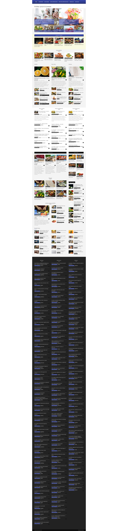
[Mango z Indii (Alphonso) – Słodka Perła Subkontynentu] (48, 55)
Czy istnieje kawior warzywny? (39, 392)
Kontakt (77, 1)
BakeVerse (40, 114)
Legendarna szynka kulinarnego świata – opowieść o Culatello (38, 60)
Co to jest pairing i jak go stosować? (40, 481)
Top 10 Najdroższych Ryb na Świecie (40, 146)
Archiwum (41, 1)
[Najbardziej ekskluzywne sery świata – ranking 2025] (53, 112)
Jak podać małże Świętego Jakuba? (74, 483)
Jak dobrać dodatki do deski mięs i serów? (58, 357)
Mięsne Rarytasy (36, 29)
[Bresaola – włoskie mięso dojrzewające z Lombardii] (79, 56)
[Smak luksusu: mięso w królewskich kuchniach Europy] (79, 40)
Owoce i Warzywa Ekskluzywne (55, 143)
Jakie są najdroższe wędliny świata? (57, 495)
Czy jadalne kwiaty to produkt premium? (58, 321)
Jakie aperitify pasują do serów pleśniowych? (41, 435)
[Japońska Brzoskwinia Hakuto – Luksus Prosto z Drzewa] (72, 157)
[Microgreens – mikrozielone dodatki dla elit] (80, 165)
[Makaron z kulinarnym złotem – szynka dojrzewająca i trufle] (71, 102)
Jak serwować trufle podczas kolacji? (75, 425)
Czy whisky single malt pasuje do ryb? (40, 486)
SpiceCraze (41, 302)
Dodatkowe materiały (81, 530)
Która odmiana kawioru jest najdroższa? (41, 501)
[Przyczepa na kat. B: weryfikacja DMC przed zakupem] (36, 237)
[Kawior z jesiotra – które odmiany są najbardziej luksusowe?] (71, 215)
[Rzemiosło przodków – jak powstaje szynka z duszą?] (69, 41)
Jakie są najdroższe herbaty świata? (74, 317)
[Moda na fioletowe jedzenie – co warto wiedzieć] (61, 157)
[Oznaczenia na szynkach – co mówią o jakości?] (71, 198)
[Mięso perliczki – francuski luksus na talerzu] (71, 209)
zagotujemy (53, 79)
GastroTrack (41, 147)
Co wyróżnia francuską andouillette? (75, 468)
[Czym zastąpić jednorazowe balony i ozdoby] (54, 231)
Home (36, 1)
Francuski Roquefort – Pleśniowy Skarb (40, 123)
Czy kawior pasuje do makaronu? (57, 429)
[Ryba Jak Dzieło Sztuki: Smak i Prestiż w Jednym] (54, 207)
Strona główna (36, 5)
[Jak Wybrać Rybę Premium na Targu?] (71, 221)
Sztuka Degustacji (77, 42)
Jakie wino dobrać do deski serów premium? (41, 522)
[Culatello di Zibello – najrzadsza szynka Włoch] (71, 98)
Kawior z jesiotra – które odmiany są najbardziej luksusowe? (78, 214)
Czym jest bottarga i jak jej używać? (40, 496)
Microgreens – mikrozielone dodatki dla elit (80, 169)
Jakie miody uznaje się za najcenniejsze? (58, 368)
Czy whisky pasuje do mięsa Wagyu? (58, 295)
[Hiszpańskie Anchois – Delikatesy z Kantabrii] (59, 56)
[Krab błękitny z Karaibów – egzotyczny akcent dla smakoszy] (50, 193)
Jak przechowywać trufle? (38, 377)
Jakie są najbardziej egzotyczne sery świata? (76, 302)
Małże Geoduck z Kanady (43, 102)
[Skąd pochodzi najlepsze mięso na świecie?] (71, 192)
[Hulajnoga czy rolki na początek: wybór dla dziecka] (54, 237)
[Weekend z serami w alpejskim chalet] (54, 221)
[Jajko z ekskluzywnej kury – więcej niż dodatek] (54, 88)
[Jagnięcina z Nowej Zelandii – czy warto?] (36, 89)
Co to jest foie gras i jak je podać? (57, 443)
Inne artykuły (36, 43)
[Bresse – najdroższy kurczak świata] (50, 183)
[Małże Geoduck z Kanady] (36, 103)
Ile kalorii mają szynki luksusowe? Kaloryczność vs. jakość (80, 178)
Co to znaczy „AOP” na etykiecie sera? (58, 491)
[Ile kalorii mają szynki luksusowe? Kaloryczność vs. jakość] (80, 174)
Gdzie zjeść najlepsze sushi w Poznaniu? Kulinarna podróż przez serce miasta (38, 45)
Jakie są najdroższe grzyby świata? (40, 278)
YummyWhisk (81, 221)
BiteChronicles (36, 80)
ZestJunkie (81, 146)
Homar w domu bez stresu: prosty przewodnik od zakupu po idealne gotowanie (79, 202)
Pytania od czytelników (37, 265)
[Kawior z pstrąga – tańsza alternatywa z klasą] (61, 193)
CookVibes (41, 330)
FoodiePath (46, 164)
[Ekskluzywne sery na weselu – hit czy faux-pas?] (41, 72)
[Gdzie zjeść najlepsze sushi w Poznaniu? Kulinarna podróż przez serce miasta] (38, 41)
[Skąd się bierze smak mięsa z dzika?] (59, 72)
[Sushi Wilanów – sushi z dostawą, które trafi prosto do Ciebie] (71, 247)
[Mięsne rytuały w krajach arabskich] (70, 112)
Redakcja (72, 1)
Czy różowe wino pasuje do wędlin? (57, 267)
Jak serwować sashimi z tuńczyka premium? (59, 263)
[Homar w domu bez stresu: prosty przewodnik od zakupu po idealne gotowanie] (71, 203)
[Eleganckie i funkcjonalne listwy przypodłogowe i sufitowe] (54, 252)
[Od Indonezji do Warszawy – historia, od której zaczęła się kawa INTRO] (36, 247)
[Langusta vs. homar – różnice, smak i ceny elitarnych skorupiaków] (80, 157)
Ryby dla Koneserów (37, 147)
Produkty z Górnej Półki (77, 29)
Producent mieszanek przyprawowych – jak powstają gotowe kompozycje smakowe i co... (79, 241)
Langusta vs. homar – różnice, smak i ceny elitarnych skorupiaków (80, 160)
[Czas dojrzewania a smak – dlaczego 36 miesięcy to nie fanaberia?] (71, 186)
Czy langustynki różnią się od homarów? (58, 425)
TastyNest (41, 285)
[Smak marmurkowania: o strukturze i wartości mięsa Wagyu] (36, 112)
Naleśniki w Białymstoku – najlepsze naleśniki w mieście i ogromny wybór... (44, 251)
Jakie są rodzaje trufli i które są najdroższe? (76, 332)
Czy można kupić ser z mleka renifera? (58, 439)
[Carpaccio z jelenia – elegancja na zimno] (41, 210)
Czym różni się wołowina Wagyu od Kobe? (41, 456)
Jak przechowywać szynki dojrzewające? (58, 477)
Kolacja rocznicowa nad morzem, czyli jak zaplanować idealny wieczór (61, 247)
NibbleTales (75, 217)
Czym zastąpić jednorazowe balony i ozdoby (76, 134)
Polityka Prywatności (63, 1)
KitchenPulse (77, 141)
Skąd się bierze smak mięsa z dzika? (58, 78)
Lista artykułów (54, 1)
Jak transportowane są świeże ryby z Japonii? (76, 327)
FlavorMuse (41, 318)
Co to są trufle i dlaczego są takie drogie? (75, 377)
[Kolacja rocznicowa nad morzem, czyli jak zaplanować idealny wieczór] (54, 247)
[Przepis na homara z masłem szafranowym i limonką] (61, 183)
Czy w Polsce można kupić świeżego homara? (59, 398)
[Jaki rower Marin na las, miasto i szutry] (71, 231)
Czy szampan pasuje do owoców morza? (58, 486)
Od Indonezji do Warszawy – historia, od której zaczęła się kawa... (43, 247)
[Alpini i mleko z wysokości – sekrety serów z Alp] (72, 165)
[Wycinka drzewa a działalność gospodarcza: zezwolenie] (54, 241)
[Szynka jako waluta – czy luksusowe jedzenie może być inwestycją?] (54, 102)
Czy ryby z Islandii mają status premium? (41, 466)
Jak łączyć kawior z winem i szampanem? (75, 123)
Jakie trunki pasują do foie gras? (57, 383)
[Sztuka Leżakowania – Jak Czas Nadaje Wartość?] (79, 28)
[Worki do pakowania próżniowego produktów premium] (71, 237)
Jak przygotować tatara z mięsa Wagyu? (75, 478)
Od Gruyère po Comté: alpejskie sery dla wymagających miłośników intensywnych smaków (75, 139)
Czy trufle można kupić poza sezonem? (75, 307)
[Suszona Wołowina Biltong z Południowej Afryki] (36, 94)
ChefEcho (59, 126)
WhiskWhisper (42, 296)
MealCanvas (75, 205)
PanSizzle (57, 163)
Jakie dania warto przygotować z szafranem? (41, 382)
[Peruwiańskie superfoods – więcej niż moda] (72, 174)
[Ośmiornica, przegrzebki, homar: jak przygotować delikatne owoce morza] (54, 98)
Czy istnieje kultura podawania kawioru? (58, 500)
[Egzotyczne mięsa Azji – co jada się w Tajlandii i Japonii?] (59, 41)
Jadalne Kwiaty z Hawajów (73, 145)
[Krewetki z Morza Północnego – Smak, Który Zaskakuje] (39, 194)
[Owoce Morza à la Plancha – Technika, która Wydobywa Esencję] (69, 56)
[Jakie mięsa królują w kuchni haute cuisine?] (71, 89)
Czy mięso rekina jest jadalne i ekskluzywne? (59, 481)
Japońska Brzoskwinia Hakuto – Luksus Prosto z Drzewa (72, 161)
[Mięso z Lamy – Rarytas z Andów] (48, 41)
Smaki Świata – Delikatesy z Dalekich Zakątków (48, 29)
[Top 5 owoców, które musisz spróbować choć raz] (50, 158)
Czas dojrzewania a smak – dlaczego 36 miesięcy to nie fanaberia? (78, 185)
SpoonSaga (75, 114)
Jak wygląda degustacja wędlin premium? (58, 393)
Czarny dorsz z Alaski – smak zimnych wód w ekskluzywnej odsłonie (61, 211)
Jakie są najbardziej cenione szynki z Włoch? (76, 452)
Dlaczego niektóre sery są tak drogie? (58, 316)
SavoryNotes (42, 514)
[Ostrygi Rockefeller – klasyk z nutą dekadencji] (71, 93)
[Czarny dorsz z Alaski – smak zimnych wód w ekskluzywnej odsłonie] (54, 211)
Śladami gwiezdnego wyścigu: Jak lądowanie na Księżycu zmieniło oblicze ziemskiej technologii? (41, 135)
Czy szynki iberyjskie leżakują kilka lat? (58, 336)
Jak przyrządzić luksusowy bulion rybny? (75, 415)
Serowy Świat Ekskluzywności (38, 76)
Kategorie (46, 1)
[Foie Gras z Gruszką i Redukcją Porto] (36, 99)
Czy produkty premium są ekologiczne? (40, 517)
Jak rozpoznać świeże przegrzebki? (57, 325)
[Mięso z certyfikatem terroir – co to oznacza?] (39, 158)
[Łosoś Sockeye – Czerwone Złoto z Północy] (76, 71)
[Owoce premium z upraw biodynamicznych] (39, 183)
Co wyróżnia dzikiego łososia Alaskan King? (59, 434)
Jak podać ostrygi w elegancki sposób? (58, 505)
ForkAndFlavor (42, 130)
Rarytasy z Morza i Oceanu (77, 94)
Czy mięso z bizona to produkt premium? (41, 273)
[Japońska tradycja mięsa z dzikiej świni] (39, 29)
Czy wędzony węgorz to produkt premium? (76, 297)
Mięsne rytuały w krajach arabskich (78, 111)
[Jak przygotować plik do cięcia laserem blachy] (36, 241)
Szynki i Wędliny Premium (68, 43)
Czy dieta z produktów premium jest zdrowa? (41, 439)
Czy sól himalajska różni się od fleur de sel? (41, 339)
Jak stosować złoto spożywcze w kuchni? (75, 387)
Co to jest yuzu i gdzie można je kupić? (58, 408)
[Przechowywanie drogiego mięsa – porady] (54, 93)
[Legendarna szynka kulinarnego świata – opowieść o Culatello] (38, 56)
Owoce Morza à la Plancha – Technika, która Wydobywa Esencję (69, 60)
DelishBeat (41, 487)
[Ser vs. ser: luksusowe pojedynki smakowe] (54, 216)
